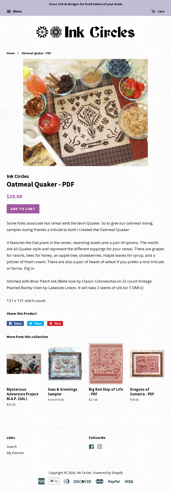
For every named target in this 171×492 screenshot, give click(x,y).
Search (12, 446)
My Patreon (15, 453)
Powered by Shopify (108, 473)
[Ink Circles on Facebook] (91, 447)
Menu (17, 11)
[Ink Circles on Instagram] (99, 447)
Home (11, 53)
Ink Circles (84, 473)
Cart (160, 11)
